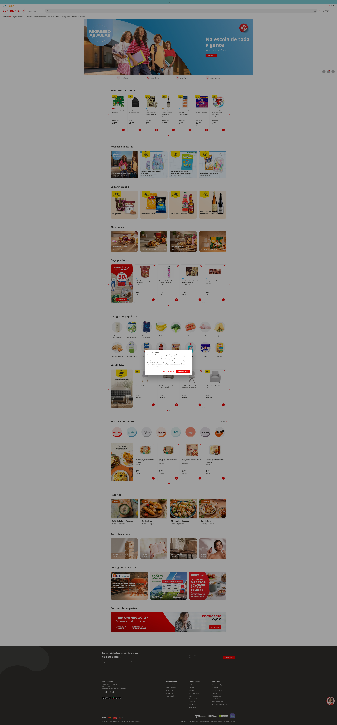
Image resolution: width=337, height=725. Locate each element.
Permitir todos (183, 371)
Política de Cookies (156, 367)
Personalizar (167, 371)
